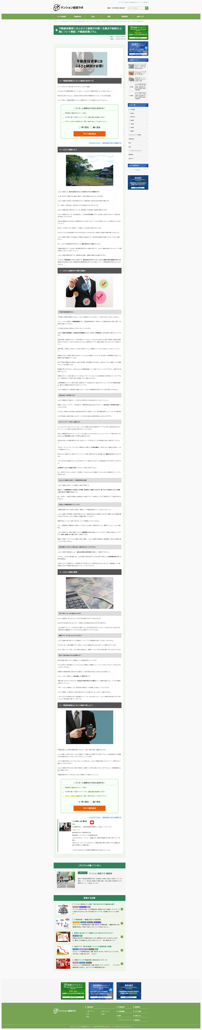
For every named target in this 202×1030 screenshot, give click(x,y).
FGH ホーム (57, 21)
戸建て (103, 1014)
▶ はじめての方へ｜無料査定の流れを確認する (105, 143)
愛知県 (132, 120)
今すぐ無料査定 (89, 134)
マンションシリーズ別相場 (135, 134)
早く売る (85, 127)
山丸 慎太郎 (83, 821)
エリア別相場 (61, 16)
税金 (93, 16)
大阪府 (132, 123)
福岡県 (132, 131)
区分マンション (105, 1011)
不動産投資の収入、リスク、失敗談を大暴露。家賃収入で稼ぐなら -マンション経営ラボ (81, 21)
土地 (87, 1014)
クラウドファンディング (136, 150)
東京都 (132, 113)
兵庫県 (132, 127)
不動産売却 (77, 16)
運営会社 (137, 1020)
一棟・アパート (90, 1011)
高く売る (97, 127)
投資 (108, 16)
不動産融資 (121, 1011)
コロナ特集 (138, 1011)
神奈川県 (133, 116)
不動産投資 (90, 1007)
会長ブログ (140, 16)
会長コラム (131, 158)
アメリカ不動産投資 (135, 170)
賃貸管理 (125, 16)
